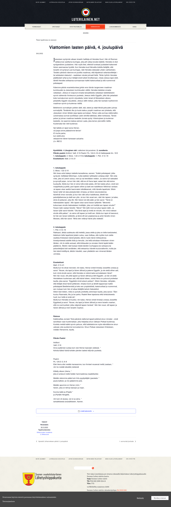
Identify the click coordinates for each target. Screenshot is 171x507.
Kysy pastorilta (76, 27)
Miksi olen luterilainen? (114, 2)
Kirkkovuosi (95, 27)
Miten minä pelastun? (94, 2)
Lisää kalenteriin (86, 411)
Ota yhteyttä (130, 2)
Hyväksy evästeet (160, 498)
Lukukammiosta (115, 27)
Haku (134, 27)
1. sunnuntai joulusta (126, 441)
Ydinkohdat (36, 27)
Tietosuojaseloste (8, 501)
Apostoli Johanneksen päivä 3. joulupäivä (53, 441)
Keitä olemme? (41, 2)
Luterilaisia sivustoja (57, 2)
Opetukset (56, 27)
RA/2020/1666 (122, 490)
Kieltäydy (140, 498)
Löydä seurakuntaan (76, 2)
